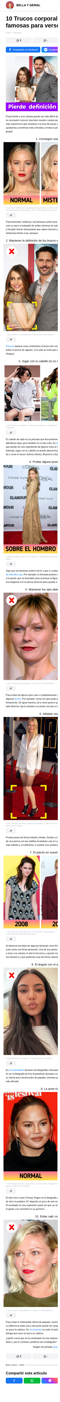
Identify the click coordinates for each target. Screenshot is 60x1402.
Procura (10, 346)
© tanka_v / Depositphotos (42, 1310)
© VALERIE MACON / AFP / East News (21, 934)
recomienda (35, 1329)
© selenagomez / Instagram (17, 425)
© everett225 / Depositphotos (43, 932)
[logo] (23, 5)
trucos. (18, 699)
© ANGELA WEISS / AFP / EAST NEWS (21, 557)
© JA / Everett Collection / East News (20, 1184)
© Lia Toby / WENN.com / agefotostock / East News (26, 208)
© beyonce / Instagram (37, 425)
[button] (18, 40)
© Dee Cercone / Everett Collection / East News (24, 824)
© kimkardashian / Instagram (17, 1058)
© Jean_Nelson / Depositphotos (18, 335)
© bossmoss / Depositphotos (43, 335)
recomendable (16, 1070)
